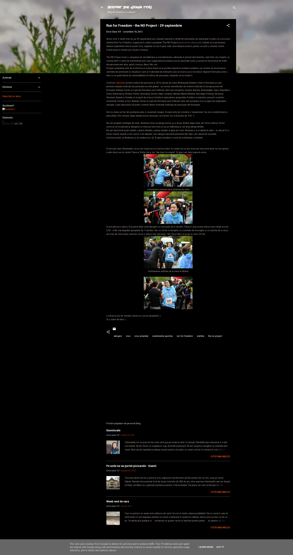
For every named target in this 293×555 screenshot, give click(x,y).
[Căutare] (234, 8)
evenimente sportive (162, 336)
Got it (220, 547)
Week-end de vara (117, 501)
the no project (215, 336)
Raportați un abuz (11, 96)
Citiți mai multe (220, 456)
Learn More (206, 547)
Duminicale (113, 430)
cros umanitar (141, 336)
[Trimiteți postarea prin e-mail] (114, 330)
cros (128, 336)
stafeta (200, 336)
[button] (228, 26)
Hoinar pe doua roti (130, 7)
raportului (121, 82)
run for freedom (185, 336)
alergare (118, 336)
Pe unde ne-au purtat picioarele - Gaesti (131, 465)
